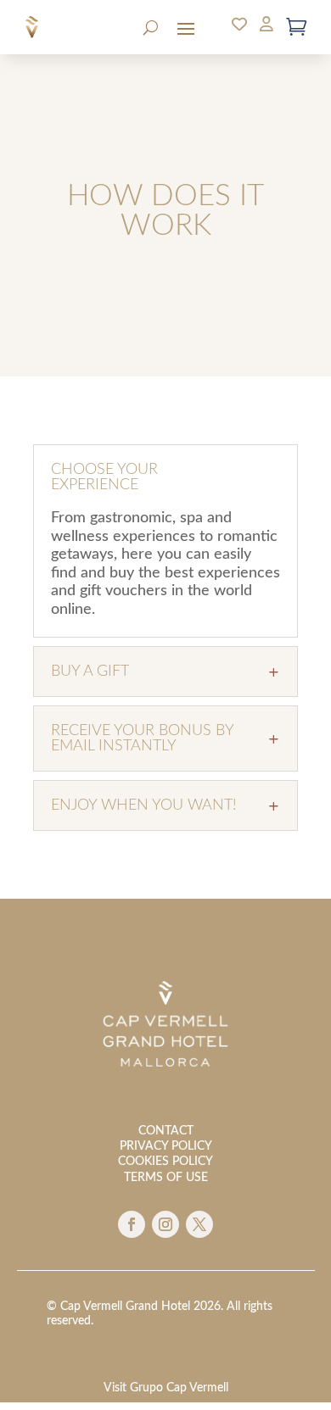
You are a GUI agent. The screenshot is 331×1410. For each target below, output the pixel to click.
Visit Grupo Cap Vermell (166, 1388)
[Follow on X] (199, 1224)
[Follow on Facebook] (131, 1224)
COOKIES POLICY (165, 1162)
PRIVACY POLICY (166, 1146)
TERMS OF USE (166, 1178)
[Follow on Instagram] (165, 1224)
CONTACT (166, 1131)
